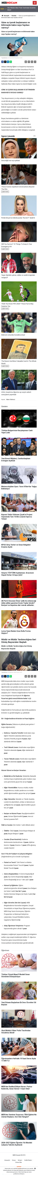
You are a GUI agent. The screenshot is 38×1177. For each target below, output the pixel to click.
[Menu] (34, 3)
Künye (14, 1160)
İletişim (20, 1160)
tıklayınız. (22, 1173)
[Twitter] (5, 62)
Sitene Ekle (18, 1162)
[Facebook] (2, 62)
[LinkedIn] (8, 62)
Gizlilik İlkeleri (28, 1160)
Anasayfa (6, 15)
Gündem (13, 15)
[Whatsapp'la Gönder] (11, 62)
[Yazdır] (26, 62)
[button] (29, 62)
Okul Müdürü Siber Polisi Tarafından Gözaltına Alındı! (21, 9)
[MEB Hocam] (9, 3)
